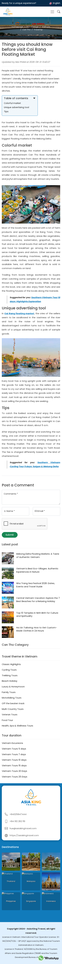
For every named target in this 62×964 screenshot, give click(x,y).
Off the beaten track (13, 703)
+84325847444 (18, 814)
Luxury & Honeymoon (13, 686)
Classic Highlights (11, 664)
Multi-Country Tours (12, 709)
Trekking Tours (9, 675)
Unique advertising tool (16, 107)
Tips (6, 111)
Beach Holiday (9, 680)
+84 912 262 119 (17, 821)
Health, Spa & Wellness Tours (17, 725)
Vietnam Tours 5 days (14, 748)
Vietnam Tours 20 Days (14, 771)
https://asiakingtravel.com (24, 835)
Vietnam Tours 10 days (14, 759)
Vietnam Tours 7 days (14, 754)
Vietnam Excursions (12, 743)
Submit (10, 534)
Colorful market (12, 103)
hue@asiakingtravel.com (23, 828)
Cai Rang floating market (19, 313)
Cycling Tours (9, 669)
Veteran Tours (9, 714)
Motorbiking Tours (11, 697)
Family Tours (8, 692)
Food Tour (7, 720)
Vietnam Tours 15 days (14, 765)
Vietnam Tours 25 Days (14, 776)
